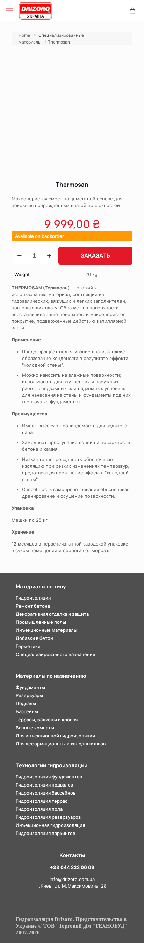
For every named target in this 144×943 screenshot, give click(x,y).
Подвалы (26, 703)
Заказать (95, 255)
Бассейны (27, 711)
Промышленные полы (41, 622)
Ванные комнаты (35, 727)
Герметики (28, 646)
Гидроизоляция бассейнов (45, 793)
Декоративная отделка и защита (52, 614)
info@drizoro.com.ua (72, 879)
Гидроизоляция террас (41, 801)
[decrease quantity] (19, 255)
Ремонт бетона (33, 606)
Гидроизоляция (33, 598)
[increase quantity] (49, 255)
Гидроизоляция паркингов (45, 833)
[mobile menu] (9, 10)
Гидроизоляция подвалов (44, 785)
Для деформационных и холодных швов (61, 744)
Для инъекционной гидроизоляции (55, 735)
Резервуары (29, 695)
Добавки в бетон (34, 638)
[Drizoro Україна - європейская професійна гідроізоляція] (35, 10)
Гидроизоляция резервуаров (48, 817)
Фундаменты (30, 687)
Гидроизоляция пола (39, 809)
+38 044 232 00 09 (72, 867)
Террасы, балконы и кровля (47, 719)
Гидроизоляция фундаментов (49, 777)
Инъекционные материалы (46, 630)
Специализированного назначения (55, 654)
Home (24, 35)
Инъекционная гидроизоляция (50, 825)
